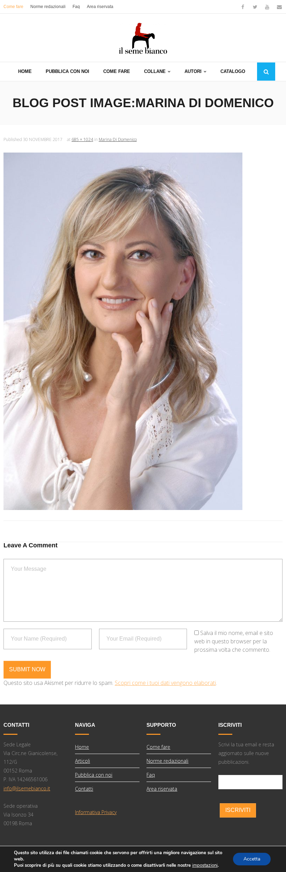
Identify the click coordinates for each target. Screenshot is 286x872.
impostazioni (205, 865)
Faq (76, 6)
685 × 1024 (82, 139)
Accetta (251, 859)
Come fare (13, 6)
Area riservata (100, 6)
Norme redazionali (48, 6)
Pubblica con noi (93, 774)
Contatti (84, 788)
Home (82, 747)
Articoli (82, 761)
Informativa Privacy (95, 812)
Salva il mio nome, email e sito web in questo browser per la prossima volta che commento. (233, 641)
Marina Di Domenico (118, 139)
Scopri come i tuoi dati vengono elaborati (165, 683)
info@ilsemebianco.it (26, 788)
